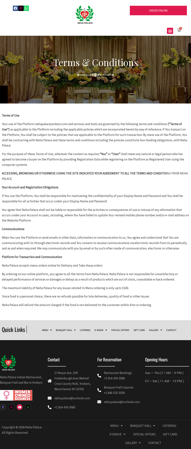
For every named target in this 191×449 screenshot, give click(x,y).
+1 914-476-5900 (64, 407)
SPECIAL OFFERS (120, 330)
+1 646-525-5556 (114, 393)
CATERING (85, 330)
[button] (170, 31)
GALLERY (154, 330)
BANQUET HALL (64, 330)
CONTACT (171, 330)
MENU (45, 330)
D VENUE (99, 330)
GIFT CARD (139, 330)
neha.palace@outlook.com (72, 398)
